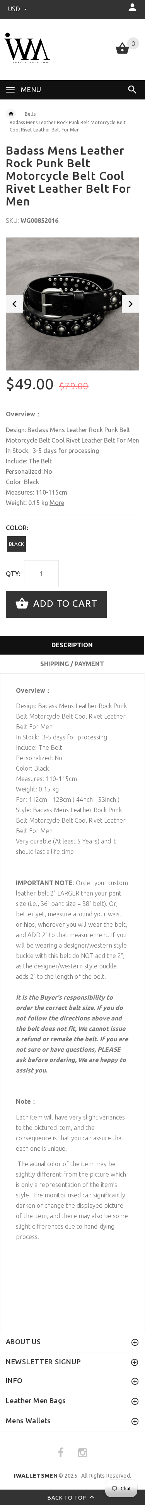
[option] (72, 303)
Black (16, 544)
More (56, 502)
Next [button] (130, 304)
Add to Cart (64, 603)
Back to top (68, 1497)
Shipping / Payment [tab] (72, 663)
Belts (30, 113)
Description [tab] (72, 644)
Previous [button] (14, 304)
